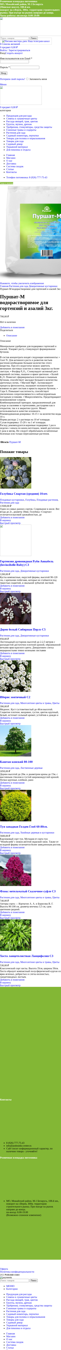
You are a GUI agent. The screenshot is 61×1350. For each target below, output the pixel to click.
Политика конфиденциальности (17, 1271)
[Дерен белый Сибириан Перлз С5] (15, 623)
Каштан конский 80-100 (16, 761)
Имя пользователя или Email (16, 58)
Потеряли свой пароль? (12, 79)
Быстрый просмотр (10, 523)
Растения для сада (19, 286)
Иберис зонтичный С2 (15, 697)
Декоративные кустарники (43, 286)
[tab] (11, 335)
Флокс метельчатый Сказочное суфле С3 (28, 891)
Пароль (5, 67)
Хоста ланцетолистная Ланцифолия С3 (26, 956)
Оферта (4, 1269)
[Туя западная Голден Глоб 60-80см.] (15, 820)
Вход (3, 73)
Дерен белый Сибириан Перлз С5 (23, 629)
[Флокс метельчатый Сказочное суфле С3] (15, 885)
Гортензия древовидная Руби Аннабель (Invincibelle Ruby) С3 (26, 563)
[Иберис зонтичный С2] (15, 691)
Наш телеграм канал (39, 41)
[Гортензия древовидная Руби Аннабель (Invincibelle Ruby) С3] (15, 555)
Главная (4, 286)
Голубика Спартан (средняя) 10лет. (24, 493)
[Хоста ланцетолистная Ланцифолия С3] (15, 950)
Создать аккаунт (14, 53)
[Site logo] (21, 104)
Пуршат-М (15, 442)
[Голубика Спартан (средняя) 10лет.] (15, 487)
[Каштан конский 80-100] (15, 755)
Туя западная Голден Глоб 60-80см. (24, 826)
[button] (5, 520)
